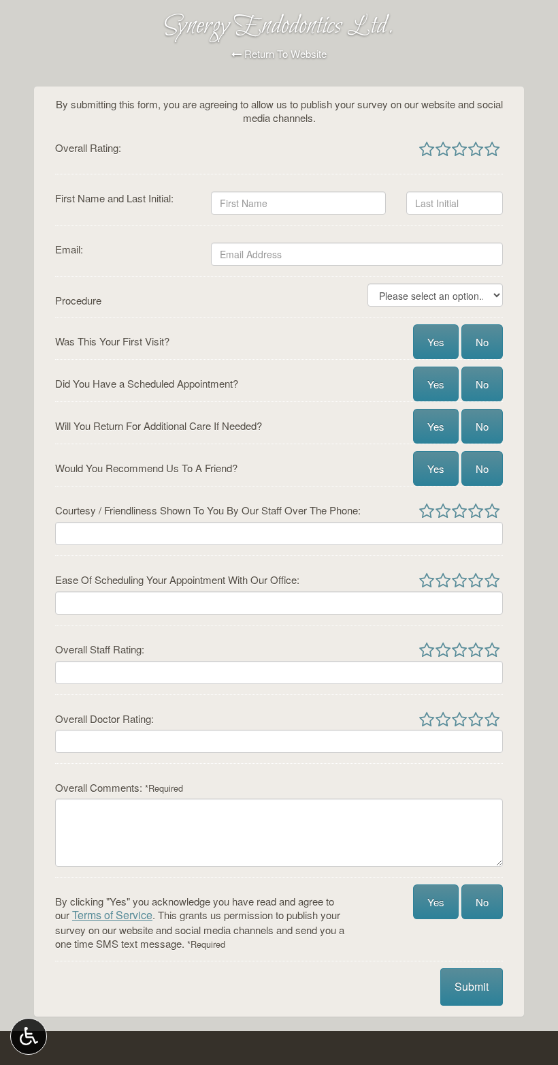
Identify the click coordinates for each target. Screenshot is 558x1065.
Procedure (78, 300)
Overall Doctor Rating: (104, 719)
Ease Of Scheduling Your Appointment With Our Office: (177, 580)
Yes (435, 342)
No (482, 342)
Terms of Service (112, 915)
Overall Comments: (119, 787)
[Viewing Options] (28, 1036)
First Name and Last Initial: (114, 198)
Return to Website (284, 54)
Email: (69, 249)
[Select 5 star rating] (491, 150)
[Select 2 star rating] (442, 150)
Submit (472, 986)
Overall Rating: (88, 148)
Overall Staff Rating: (99, 649)
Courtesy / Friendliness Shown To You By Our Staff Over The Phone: (208, 510)
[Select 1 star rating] (426, 150)
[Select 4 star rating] (475, 150)
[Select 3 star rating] (458, 150)
